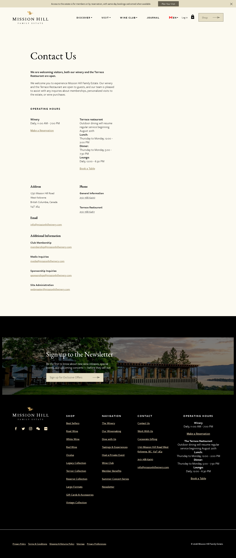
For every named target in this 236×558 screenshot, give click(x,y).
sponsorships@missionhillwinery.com (51, 275)
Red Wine (71, 447)
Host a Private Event (113, 455)
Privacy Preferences (96, 544)
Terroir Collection (76, 471)
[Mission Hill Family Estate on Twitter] (23, 428)
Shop (205, 17)
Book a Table (87, 168)
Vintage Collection (76, 502)
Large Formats (74, 487)
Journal (153, 17)
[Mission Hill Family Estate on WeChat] (38, 428)
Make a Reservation (42, 130)
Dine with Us (109, 439)
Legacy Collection (76, 463)
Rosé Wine (72, 431)
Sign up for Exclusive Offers (66, 377)
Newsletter (108, 487)
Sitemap (80, 544)
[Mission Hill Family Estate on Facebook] (15, 428)
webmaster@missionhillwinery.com (50, 289)
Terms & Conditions (37, 544)
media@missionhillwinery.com (47, 261)
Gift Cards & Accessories (79, 494)
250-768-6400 (87, 197)
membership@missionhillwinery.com (51, 247)
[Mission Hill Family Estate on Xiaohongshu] (45, 428)
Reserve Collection (76, 479)
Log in (185, 17)
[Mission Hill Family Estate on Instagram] (30, 428)
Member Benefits (111, 471)
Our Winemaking (111, 431)
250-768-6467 (87, 212)
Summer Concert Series (115, 479)
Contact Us (144, 423)
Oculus (70, 455)
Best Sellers (72, 423)
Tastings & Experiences (115, 447)
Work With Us (145, 431)
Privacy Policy (19, 544)
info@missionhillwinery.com (46, 224)
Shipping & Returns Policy (61, 544)
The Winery (108, 423)
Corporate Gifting (147, 439)
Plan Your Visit (168, 4)
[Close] (231, 4)
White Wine (72, 439)
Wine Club (127, 17)
